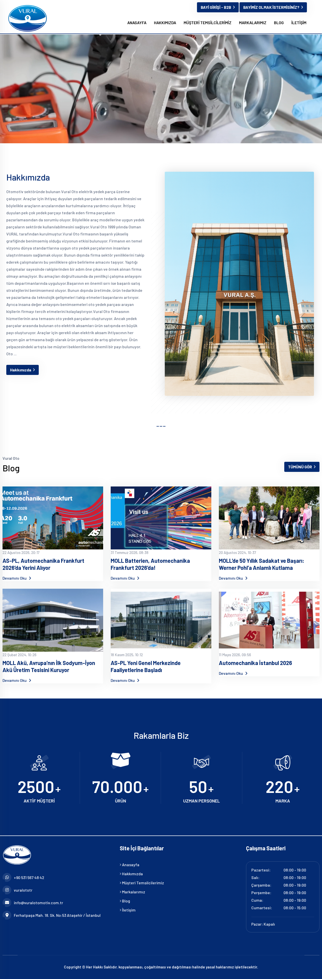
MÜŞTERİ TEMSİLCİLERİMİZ (207, 22)
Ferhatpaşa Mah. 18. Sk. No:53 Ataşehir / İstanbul (57, 915)
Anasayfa (130, 864)
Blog (125, 900)
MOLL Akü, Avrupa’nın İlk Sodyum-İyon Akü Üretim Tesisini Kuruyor (49, 666)
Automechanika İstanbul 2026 (255, 662)
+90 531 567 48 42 (29, 877)
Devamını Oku (15, 578)
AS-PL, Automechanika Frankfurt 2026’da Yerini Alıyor (43, 564)
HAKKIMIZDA (165, 22)
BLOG (279, 22)
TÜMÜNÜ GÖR (300, 466)
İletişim (128, 909)
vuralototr (23, 890)
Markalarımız (133, 891)
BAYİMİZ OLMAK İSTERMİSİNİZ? (271, 7)
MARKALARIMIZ (252, 22)
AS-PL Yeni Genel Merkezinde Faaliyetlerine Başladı (146, 666)
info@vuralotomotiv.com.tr (38, 902)
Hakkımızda (20, 369)
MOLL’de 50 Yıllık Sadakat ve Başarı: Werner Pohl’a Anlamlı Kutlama (261, 564)
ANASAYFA (136, 22)
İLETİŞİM (298, 22)
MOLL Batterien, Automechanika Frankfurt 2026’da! (150, 564)
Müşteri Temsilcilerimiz (142, 882)
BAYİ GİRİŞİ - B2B (216, 7)
